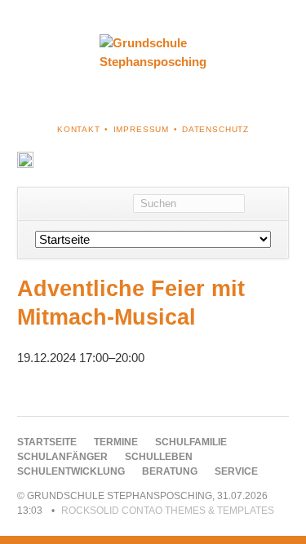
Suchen (266, 204)
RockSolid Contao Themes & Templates (167, 510)
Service (236, 471)
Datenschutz (215, 129)
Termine (116, 442)
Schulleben (159, 456)
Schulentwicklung (71, 471)
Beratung (169, 471)
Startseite (47, 442)
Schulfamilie (191, 442)
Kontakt (78, 129)
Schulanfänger (62, 456)
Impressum (141, 129)
